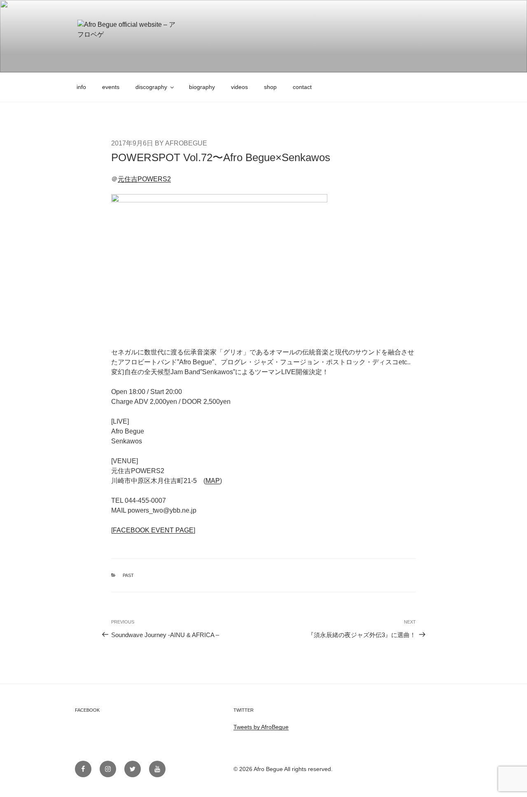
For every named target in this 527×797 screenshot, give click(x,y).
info (81, 87)
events (110, 87)
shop (270, 87)
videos (239, 87)
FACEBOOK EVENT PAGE (153, 530)
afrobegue (186, 143)
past (128, 575)
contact (302, 87)
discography (151, 87)
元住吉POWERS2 (144, 179)
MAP (212, 480)
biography (202, 87)
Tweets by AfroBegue (261, 727)
